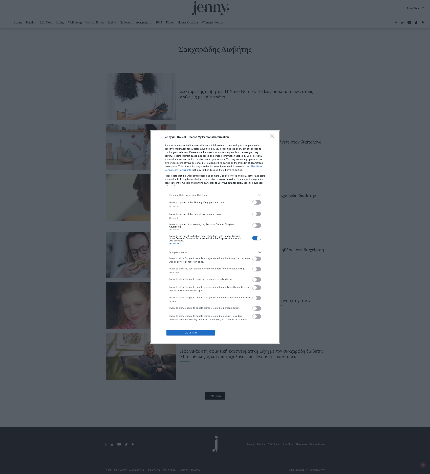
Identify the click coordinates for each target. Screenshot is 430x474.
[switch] (256, 202)
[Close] (273, 137)
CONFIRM (191, 332)
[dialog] (215, 237)
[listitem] (215, 195)
